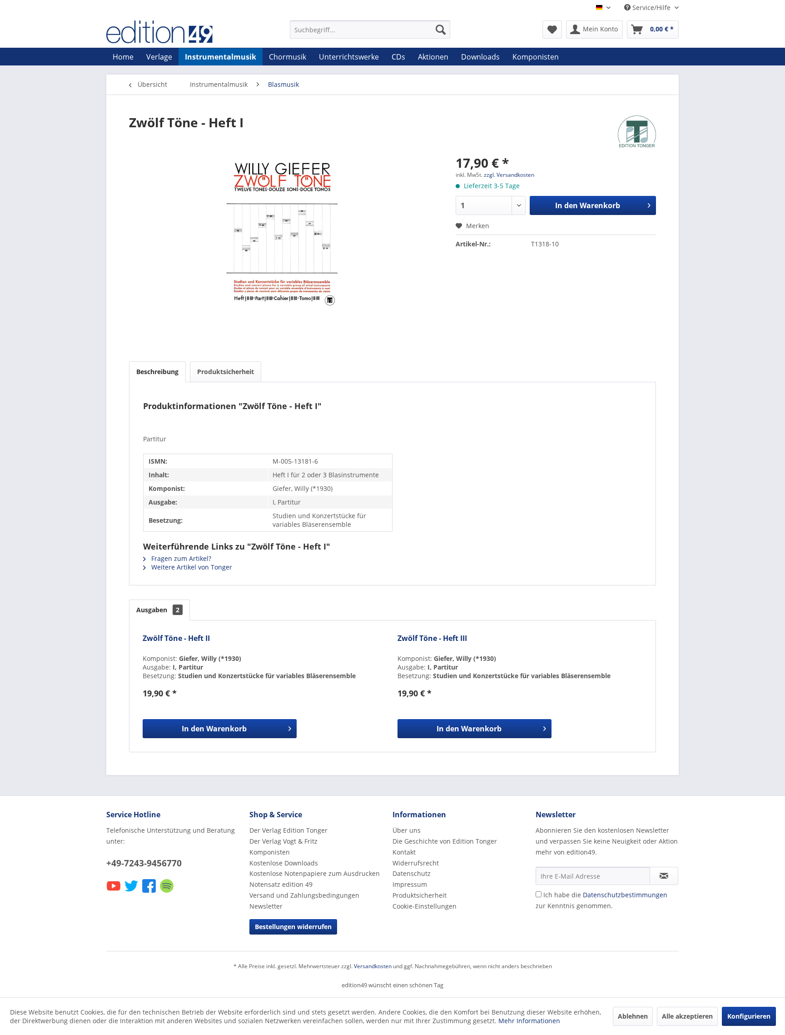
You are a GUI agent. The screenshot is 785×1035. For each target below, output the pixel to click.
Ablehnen (633, 1016)
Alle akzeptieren (687, 1016)
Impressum (409, 884)
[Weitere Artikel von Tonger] (637, 131)
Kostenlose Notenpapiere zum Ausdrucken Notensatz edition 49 (314, 879)
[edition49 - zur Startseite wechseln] (176, 31)
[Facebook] (150, 892)
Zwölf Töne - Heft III (432, 638)
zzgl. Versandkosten (509, 175)
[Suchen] (440, 29)
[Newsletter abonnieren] (664, 876)
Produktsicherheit (225, 371)
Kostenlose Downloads (283, 863)
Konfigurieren (748, 1016)
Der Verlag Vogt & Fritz (283, 841)
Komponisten (269, 852)
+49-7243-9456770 (144, 863)
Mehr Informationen (529, 1020)
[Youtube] (114, 892)
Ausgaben (157, 609)
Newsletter (266, 906)
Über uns (406, 830)
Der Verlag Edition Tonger (288, 830)
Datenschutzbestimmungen (625, 894)
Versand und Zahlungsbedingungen (304, 895)
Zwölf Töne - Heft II (176, 638)
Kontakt (404, 852)
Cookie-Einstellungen (424, 906)
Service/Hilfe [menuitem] (651, 7)
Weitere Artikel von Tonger (190, 567)
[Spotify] (167, 892)
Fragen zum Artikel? (180, 558)
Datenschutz (411, 873)
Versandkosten (373, 966)
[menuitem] (370, 29)
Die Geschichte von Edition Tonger (444, 841)
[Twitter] (132, 892)
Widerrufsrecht (415, 863)
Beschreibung (157, 371)
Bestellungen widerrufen (293, 926)
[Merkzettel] (552, 29)
